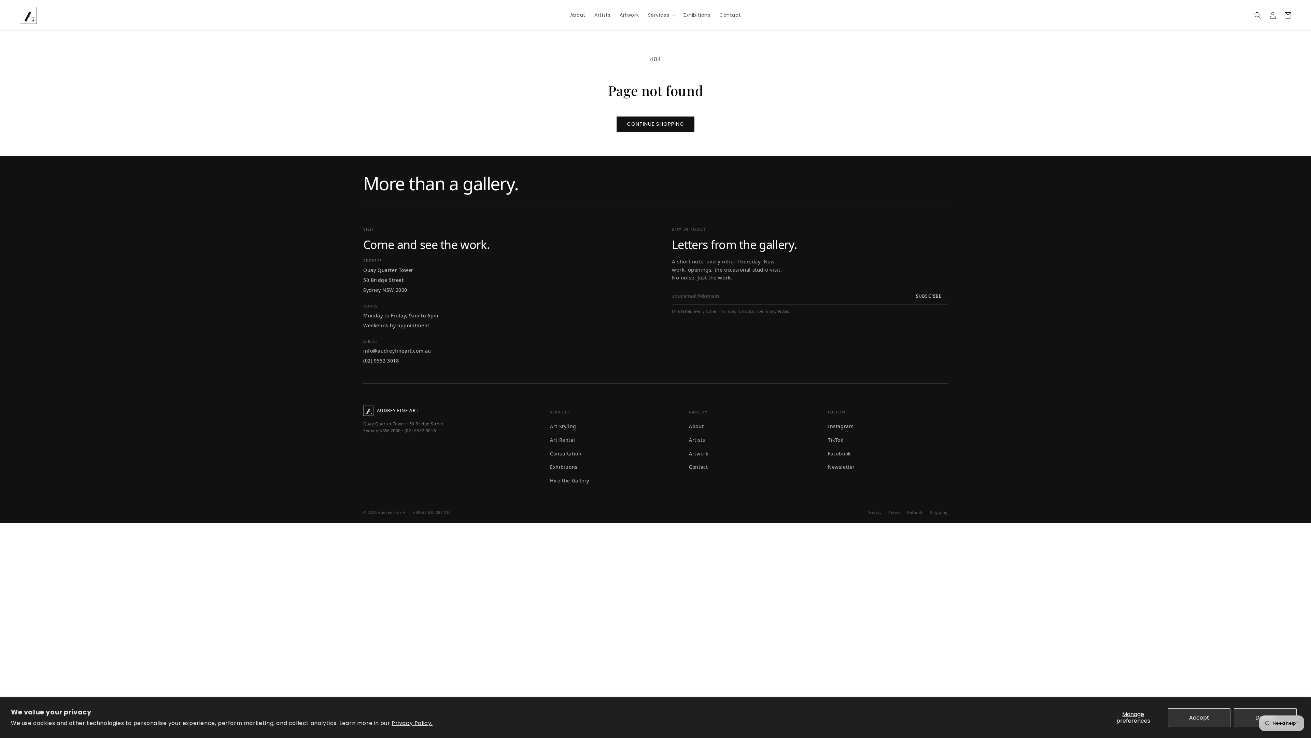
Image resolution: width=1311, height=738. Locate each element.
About (696, 426)
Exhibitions (564, 467)
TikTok (835, 440)
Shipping (939, 512)
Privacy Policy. (412, 723)
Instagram (841, 426)
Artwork (698, 453)
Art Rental (562, 440)
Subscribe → (932, 296)
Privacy (875, 512)
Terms (894, 512)
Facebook (839, 453)
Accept (1199, 718)
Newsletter (841, 467)
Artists (697, 440)
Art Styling (563, 426)
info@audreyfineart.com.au (397, 350)
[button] (661, 15)
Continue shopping (655, 123)
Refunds (915, 512)
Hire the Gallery (569, 480)
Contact (698, 467)
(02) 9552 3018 (381, 360)
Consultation (565, 453)
